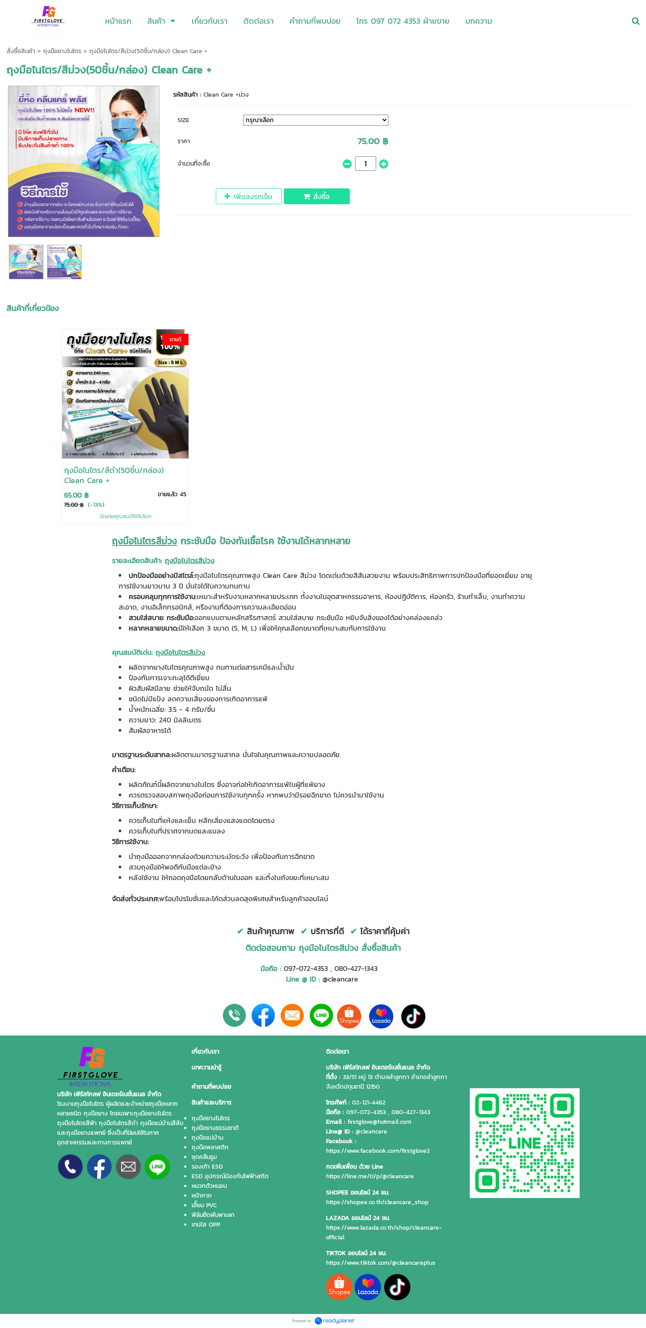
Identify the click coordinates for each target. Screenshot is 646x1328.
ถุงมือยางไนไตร (62, 51)
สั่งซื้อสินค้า (21, 51)
